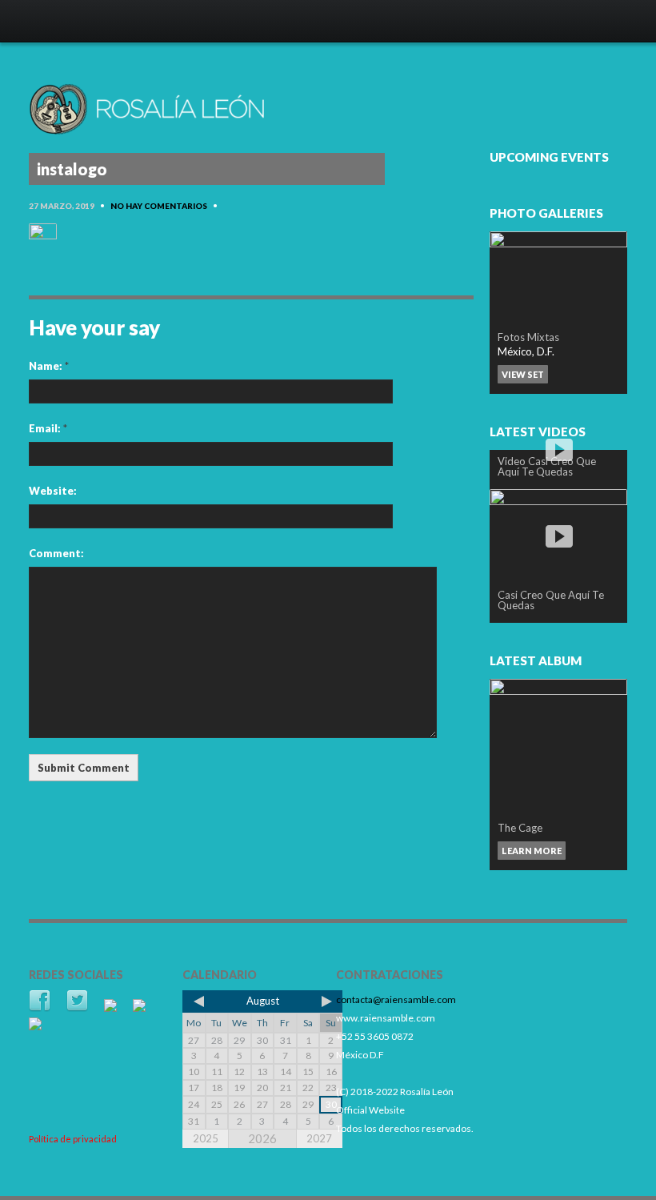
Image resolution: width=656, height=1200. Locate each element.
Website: (53, 490)
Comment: (56, 553)
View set (523, 374)
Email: (48, 428)
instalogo (72, 169)
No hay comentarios (158, 206)
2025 (205, 1138)
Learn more (532, 850)
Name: (49, 365)
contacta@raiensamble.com (396, 999)
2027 (319, 1138)
